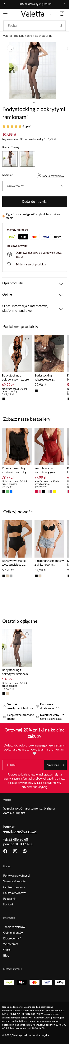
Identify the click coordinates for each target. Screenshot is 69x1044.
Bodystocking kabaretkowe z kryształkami (43, 378)
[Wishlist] (52, 13)
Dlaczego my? (12, 938)
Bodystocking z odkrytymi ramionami (15, 672)
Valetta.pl (17, 1035)
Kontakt (8, 904)
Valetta (7, 35)
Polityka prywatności (16, 875)
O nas (7, 949)
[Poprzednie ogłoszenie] (4, 4)
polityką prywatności (20, 782)
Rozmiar (7, 175)
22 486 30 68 (18, 839)
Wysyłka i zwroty (14, 881)
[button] (5, 13)
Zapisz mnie (53, 764)
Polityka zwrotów (14, 892)
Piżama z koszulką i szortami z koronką (14, 470)
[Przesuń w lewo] (25, 102)
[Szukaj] (61, 26)
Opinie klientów (13, 932)
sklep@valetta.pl (25, 831)
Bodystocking (43, 35)
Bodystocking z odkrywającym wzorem (16, 377)
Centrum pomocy (14, 887)
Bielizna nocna (23, 35)
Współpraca (10, 944)
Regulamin (9, 898)
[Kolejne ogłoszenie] (65, 4)
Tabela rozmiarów (53, 176)
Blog (6, 955)
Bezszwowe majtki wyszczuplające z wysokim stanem (14, 563)
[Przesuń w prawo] (43, 102)
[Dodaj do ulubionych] (27, 339)
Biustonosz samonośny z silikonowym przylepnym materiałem (49, 563)
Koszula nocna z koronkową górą (44, 470)
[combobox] (34, 26)
